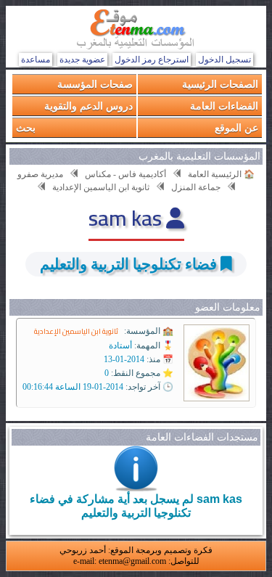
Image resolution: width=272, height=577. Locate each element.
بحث (26, 127)
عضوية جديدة (82, 59)
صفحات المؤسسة (95, 84)
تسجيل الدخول (224, 59)
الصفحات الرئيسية (220, 84)
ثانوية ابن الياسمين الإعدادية (76, 331)
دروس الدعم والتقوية (88, 105)
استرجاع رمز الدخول (152, 59)
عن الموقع (236, 127)
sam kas (127, 217)
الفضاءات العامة (224, 105)
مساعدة (35, 59)
